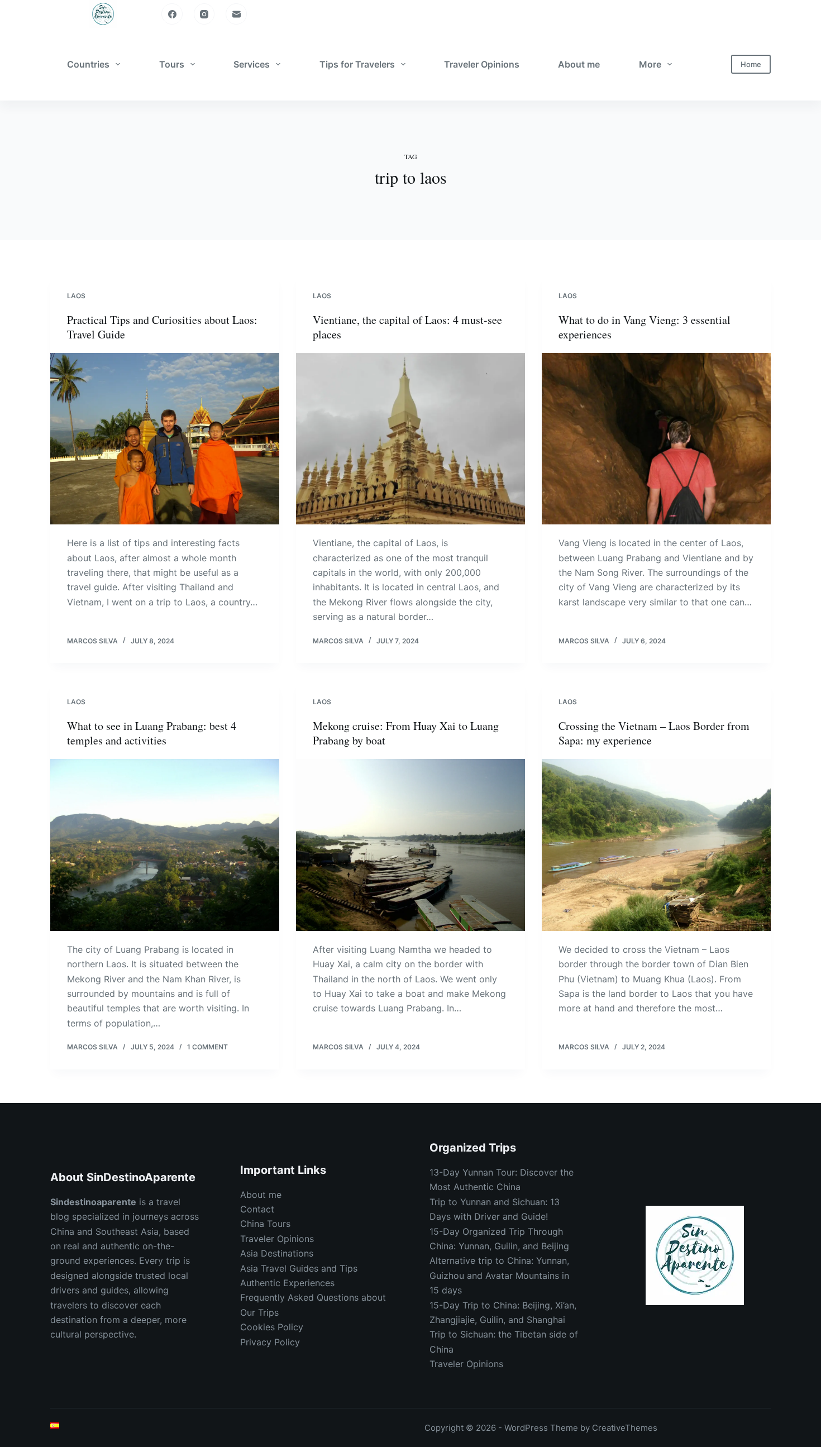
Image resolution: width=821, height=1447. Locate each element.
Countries (88, 64)
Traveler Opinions (481, 64)
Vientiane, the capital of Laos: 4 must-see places (407, 327)
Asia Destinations (276, 1253)
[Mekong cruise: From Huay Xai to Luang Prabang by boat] (410, 845)
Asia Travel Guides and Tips (298, 1268)
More (650, 64)
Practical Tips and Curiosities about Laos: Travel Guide (162, 327)
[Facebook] (172, 14)
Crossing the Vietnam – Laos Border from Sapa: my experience (654, 733)
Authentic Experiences (287, 1282)
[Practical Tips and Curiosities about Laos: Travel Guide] (164, 439)
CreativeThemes (624, 1427)
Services (251, 64)
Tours (171, 64)
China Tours (265, 1223)
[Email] (236, 14)
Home (751, 64)
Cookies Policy (271, 1327)
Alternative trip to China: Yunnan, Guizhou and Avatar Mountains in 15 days (499, 1275)
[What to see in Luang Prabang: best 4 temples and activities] (164, 845)
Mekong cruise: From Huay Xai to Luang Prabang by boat (406, 733)
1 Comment (207, 1047)
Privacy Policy (270, 1342)
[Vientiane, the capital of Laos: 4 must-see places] (410, 439)
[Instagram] (204, 14)
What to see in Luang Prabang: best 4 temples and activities (151, 733)
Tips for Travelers (357, 64)
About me (579, 64)
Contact (257, 1209)
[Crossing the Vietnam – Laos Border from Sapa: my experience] (656, 845)
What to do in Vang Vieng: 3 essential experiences (645, 327)
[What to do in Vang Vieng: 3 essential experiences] (656, 439)
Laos (76, 296)
